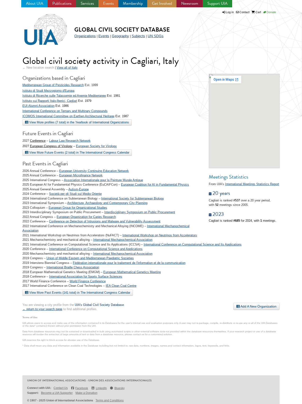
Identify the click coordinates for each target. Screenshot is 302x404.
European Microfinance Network (81, 175)
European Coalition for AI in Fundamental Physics (155, 184)
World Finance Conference (88, 281)
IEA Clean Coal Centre (121, 285)
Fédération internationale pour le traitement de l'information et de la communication (129, 263)
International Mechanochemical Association (122, 240)
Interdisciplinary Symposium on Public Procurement (139, 212)
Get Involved (162, 3)
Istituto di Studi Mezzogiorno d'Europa (48, 90)
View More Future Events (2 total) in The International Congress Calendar (78, 152)
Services (87, 3)
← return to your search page (42, 309)
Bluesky (119, 388)
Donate (271, 12)
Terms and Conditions (110, 400)
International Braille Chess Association (72, 267)
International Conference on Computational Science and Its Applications (193, 244)
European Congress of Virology (51, 146)
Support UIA (217, 3)
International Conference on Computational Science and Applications (96, 249)
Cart (258, 12)
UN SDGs (156, 36)
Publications (61, 3)
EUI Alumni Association (38, 106)
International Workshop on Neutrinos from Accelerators (159, 235)
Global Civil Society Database (122, 29)
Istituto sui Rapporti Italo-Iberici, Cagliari (49, 101)
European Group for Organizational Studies (78, 207)
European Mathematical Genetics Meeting (132, 272)
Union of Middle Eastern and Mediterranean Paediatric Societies (90, 258)
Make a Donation (86, 393)
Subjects (138, 36)
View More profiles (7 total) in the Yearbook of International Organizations (78, 122)
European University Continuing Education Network (94, 171)
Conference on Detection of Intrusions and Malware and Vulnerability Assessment (104, 221)
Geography (120, 36)
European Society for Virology (96, 146)
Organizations (85, 36)
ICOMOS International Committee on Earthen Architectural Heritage (68, 116)
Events (108, 3)
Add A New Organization (258, 306)
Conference (38, 140)
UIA (40, 27)
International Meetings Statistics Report (252, 184)
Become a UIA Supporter (57, 393)
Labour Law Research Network (70, 140)
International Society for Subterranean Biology (132, 198)
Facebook (81, 388)
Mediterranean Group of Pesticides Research (53, 85)
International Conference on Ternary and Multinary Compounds (65, 111)
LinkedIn (101, 388)
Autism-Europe (78, 189)
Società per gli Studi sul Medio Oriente (75, 194)
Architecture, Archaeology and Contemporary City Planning (107, 203)
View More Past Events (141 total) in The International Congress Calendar (79, 292)
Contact (244, 12)
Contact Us (61, 388)
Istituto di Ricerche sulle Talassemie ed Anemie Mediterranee (64, 95)
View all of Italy (67, 67)
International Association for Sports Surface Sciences (85, 276)
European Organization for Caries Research (86, 217)
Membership (133, 3)
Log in (230, 12)
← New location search (38, 67)
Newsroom (189, 3)
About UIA (34, 3)
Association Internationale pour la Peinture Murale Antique (103, 180)
